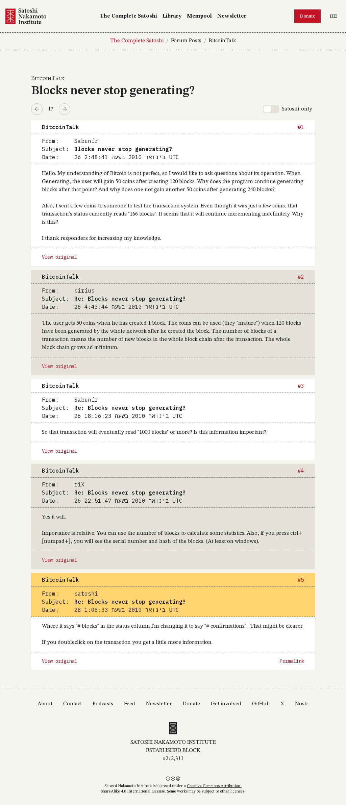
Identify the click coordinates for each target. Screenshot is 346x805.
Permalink (292, 661)
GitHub (261, 704)
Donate (307, 16)
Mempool (199, 16)
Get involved (226, 704)
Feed (129, 704)
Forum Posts (186, 41)
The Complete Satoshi (128, 16)
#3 (300, 385)
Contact (72, 704)
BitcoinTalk (222, 41)
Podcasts (103, 704)
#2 (300, 276)
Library (172, 16)
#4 (300, 470)
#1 (300, 127)
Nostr (301, 704)
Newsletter (231, 16)
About (45, 704)
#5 (300, 579)
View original (59, 257)
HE (335, 16)
